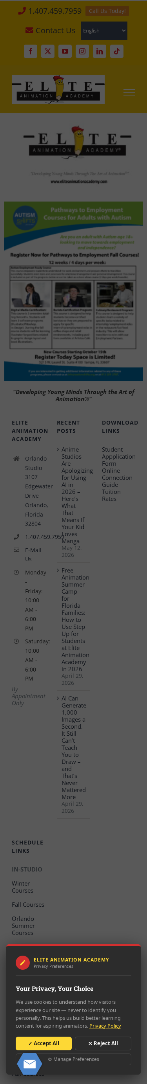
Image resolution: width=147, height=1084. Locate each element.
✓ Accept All (43, 1043)
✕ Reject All (103, 1043)
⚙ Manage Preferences (73, 1059)
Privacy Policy (105, 1025)
